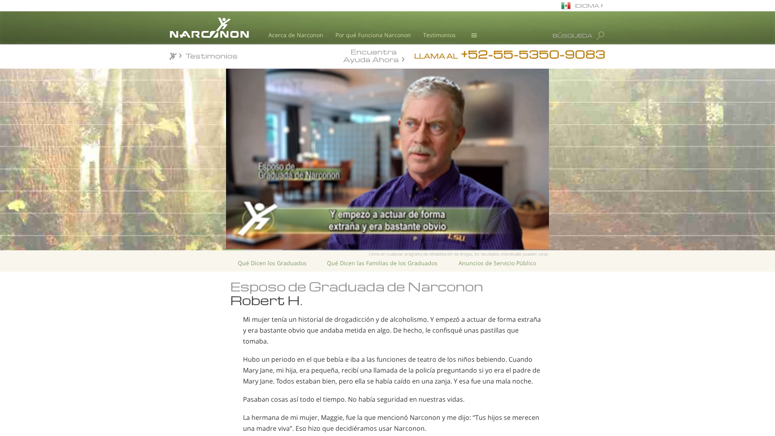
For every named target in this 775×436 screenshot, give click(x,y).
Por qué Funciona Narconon (373, 35)
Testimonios (439, 35)
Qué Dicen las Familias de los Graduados (382, 263)
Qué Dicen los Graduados (272, 263)
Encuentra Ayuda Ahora (371, 55)
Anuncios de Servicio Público (497, 263)
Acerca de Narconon (295, 35)
